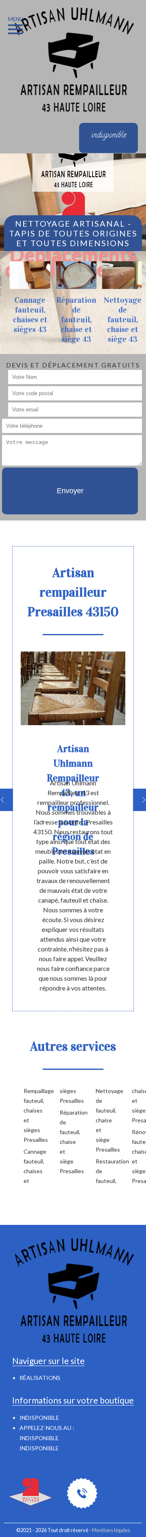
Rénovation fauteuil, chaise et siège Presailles (137, 1156)
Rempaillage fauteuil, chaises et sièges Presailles (29, 1115)
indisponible (39, 1437)
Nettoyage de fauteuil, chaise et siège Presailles (101, 1120)
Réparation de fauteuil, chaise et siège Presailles (65, 1141)
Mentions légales (111, 1530)
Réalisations (39, 1377)
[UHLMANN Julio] (73, 58)
